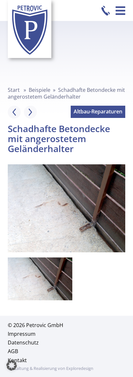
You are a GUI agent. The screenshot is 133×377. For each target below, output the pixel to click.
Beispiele (39, 89)
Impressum (22, 333)
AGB (13, 351)
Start (14, 89)
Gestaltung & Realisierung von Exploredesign (50, 368)
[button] (11, 365)
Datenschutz (23, 342)
